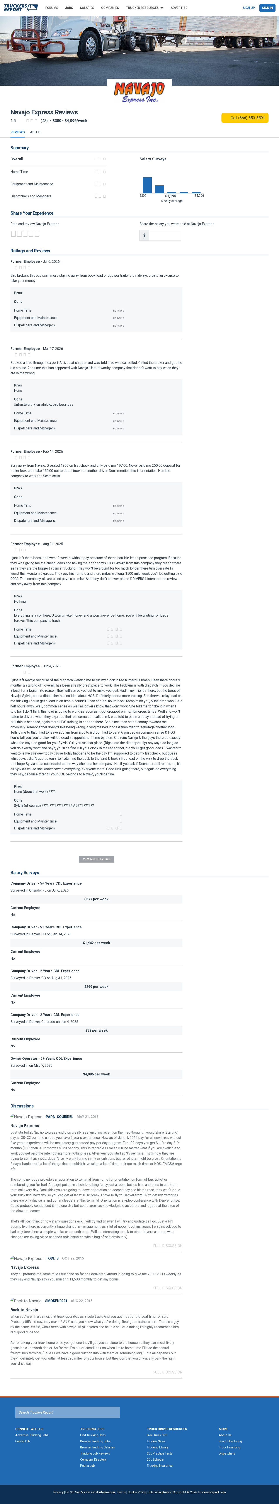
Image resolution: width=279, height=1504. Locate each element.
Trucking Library (157, 1447)
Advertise (179, 8)
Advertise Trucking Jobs (31, 1435)
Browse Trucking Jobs (95, 1441)
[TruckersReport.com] (20, 7)
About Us (225, 1435)
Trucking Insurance (160, 1465)
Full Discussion (167, 1246)
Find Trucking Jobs (93, 1435)
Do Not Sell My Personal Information (90, 1492)
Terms (121, 1492)
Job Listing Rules (159, 1492)
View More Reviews (96, 859)
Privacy (58, 1492)
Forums (51, 8)
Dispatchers (227, 1453)
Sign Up (249, 8)
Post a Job (87, 1465)
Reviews (17, 132)
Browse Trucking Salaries (97, 1447)
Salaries (87, 8)
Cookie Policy (137, 1492)
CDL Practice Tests (159, 1453)
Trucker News (156, 1441)
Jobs (69, 8)
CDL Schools (155, 1459)
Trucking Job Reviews (95, 1453)
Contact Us (22, 1441)
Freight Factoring (230, 1441)
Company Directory (93, 1459)
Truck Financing (229, 1447)
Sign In (267, 8)
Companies (110, 8)
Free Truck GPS (157, 1435)
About (35, 132)
